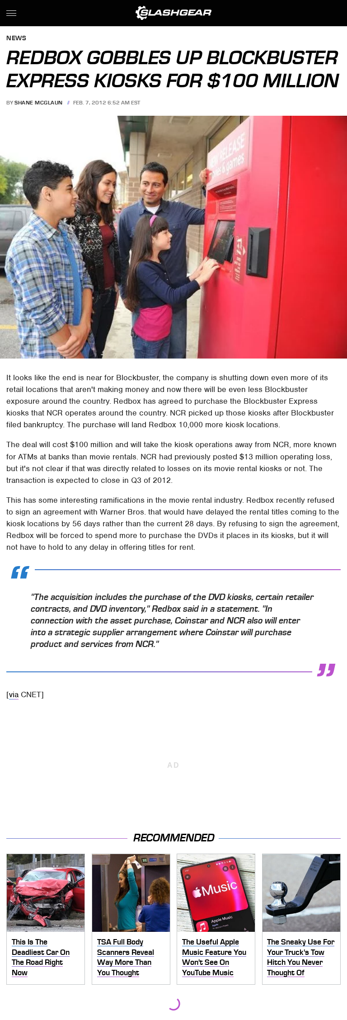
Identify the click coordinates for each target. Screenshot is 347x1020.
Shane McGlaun (38, 102)
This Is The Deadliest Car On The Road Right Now (41, 957)
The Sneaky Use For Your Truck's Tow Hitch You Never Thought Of (300, 957)
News (16, 39)
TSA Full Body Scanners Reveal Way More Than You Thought (125, 957)
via (14, 694)
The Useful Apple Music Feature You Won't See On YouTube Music (214, 957)
